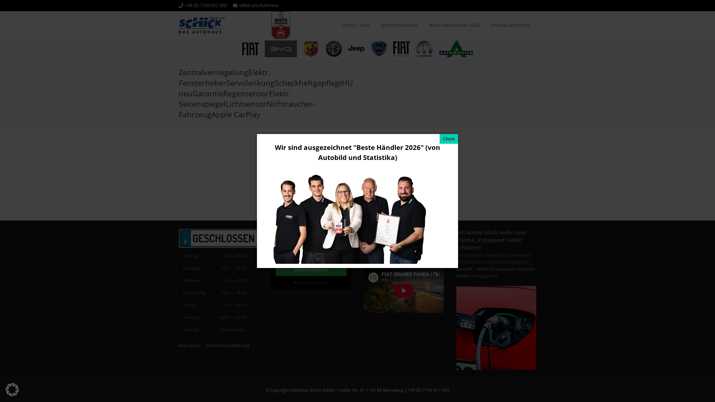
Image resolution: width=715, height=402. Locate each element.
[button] (12, 389)
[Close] (449, 139)
